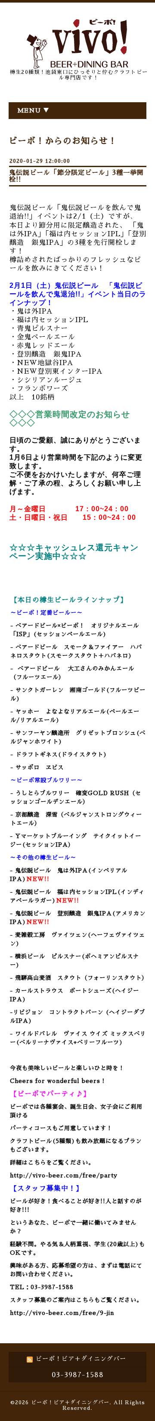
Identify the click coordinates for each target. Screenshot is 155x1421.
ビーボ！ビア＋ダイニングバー (70, 1402)
